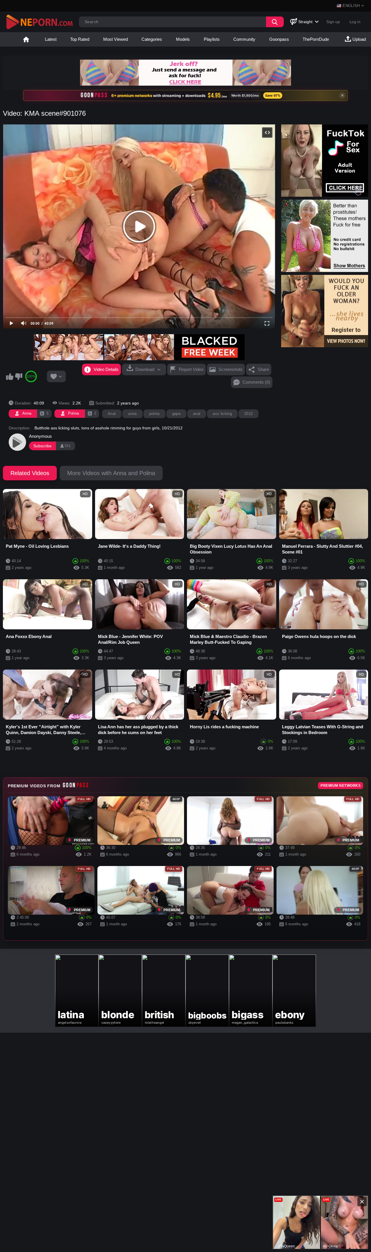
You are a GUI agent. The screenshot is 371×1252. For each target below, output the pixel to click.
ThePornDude (316, 39)
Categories (151, 39)
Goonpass (279, 39)
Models (183, 39)
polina (154, 413)
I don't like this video (18, 376)
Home (26, 39)
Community (244, 39)
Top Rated (79, 39)
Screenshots (231, 369)
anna (132, 413)
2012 (248, 413)
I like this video (9, 376)
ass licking (222, 413)
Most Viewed (115, 39)
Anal (112, 413)
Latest (51, 39)
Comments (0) (256, 382)
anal (196, 413)
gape (176, 413)
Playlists (212, 39)
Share (263, 369)
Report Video (191, 369)
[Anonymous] (17, 442)
